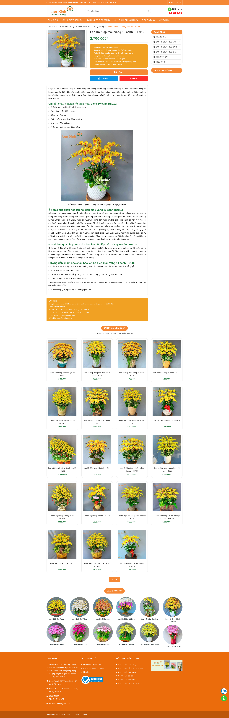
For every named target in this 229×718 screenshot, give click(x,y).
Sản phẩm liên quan (114, 328)
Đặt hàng (175, 11)
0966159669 (73, 2)
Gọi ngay (133, 78)
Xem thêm (115, 579)
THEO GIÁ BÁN (148, 20)
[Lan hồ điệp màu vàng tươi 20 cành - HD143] (132, 497)
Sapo (85, 714)
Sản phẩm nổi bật (164, 70)
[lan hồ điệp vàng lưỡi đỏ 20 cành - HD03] (132, 401)
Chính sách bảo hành (126, 680)
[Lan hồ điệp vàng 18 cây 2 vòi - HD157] (62, 497)
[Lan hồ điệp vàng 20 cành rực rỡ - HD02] (62, 354)
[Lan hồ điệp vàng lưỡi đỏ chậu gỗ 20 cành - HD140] (167, 497)
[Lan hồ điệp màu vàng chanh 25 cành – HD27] (167, 449)
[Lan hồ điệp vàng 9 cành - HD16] (167, 401)
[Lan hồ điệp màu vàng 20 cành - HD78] (132, 354)
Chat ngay (106, 78)
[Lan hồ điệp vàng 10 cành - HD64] (97, 449)
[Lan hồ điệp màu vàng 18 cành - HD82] (97, 401)
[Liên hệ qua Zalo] (224, 691)
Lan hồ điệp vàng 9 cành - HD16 (167, 420)
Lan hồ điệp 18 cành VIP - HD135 (62, 563)
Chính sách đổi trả (125, 676)
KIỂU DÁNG (163, 20)
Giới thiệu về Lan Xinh (92, 664)
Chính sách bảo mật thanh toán (130, 668)
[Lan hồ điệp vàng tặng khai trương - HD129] (97, 544)
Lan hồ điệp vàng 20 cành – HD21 (166, 373)
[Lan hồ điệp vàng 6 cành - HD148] (97, 497)
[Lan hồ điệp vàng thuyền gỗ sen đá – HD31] (62, 449)
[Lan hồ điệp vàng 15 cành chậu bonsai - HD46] (132, 449)
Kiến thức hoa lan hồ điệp (93, 668)
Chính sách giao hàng (127, 672)
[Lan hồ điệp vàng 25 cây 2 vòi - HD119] (62, 401)
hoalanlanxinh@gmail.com (59, 703)
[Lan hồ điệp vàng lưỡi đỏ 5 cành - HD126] (132, 544)
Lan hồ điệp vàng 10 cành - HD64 (97, 468)
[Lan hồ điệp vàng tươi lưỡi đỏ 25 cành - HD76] (97, 354)
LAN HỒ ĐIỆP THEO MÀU (72, 20)
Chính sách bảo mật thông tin (130, 683)
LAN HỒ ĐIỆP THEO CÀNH (98, 20)
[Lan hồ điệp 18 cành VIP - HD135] (62, 544)
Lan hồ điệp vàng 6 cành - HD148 (97, 516)
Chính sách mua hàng (127, 664)
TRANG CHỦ (53, 20)
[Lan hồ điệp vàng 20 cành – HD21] (167, 354)
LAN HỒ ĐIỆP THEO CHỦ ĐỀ (125, 20)
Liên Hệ (86, 672)
